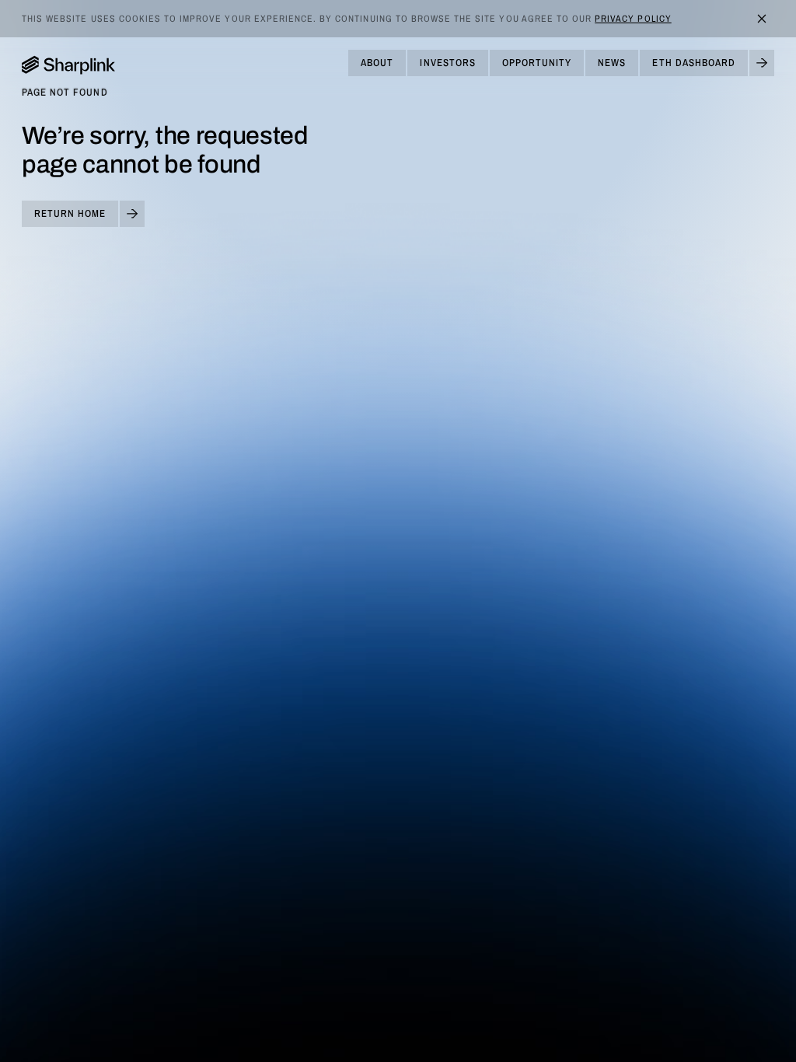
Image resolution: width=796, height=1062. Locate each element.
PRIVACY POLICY (633, 18)
